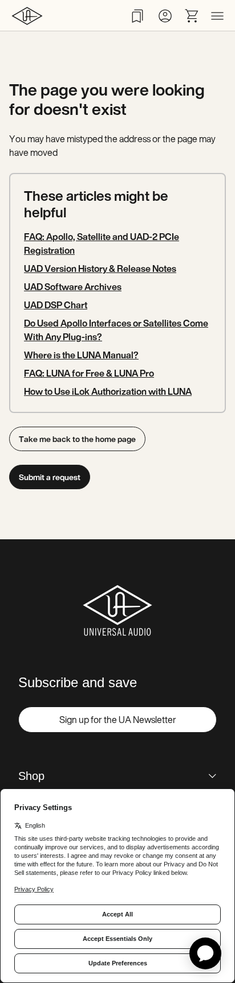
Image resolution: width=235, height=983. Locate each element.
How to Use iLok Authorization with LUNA (108, 391)
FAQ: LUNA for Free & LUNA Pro (89, 373)
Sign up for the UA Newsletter (117, 719)
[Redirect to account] (164, 15)
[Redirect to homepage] (27, 15)
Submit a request (49, 477)
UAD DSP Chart (55, 305)
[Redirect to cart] (192, 15)
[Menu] (217, 15)
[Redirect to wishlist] (137, 15)
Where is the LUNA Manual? (81, 355)
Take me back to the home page (77, 439)
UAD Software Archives (72, 287)
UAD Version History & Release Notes (100, 268)
